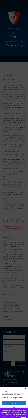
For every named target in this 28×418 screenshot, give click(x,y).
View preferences (14, 412)
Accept (14, 403)
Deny (14, 407)
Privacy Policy (14, 415)
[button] (25, 388)
